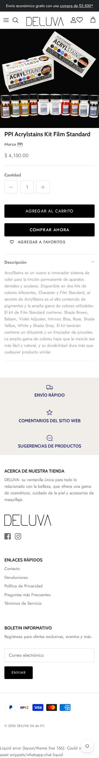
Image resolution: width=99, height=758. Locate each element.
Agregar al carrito (50, 211)
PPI (20, 144)
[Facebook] (7, 536)
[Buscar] (18, 20)
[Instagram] (18, 536)
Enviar (19, 672)
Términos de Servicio (23, 603)
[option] (49, 78)
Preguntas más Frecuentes (27, 595)
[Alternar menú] (6, 20)
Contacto (12, 569)
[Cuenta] (72, 20)
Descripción (15, 262)
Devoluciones (16, 577)
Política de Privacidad (23, 586)
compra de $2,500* (76, 6)
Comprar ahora (50, 230)
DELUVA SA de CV (30, 725)
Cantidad (12, 175)
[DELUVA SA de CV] (45, 20)
